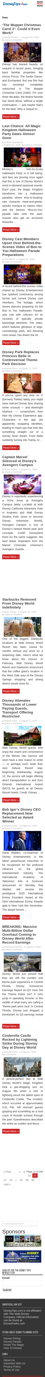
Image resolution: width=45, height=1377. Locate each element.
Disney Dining (12, 1338)
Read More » (11, 116)
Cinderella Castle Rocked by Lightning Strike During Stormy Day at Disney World (20, 1041)
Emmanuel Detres (13, 947)
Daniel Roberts (11, 37)
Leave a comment (13, 40)
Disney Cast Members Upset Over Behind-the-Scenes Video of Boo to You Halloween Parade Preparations (22, 247)
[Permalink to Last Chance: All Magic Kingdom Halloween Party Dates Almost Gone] (22, 166)
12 (5, 1180)
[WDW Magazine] (22, 1246)
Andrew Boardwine (13, 142)
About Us (9, 1360)
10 (29, 1175)
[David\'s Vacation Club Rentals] (22, 1261)
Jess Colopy (10, 612)
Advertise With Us (14, 1363)
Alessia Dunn (10, 368)
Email (6, 1277)
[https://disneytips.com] (15, 4)
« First (7, 1171)
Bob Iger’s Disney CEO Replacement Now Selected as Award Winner (21, 815)
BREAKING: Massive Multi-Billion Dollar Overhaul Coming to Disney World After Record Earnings (19, 934)
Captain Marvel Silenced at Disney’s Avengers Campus (19, 461)
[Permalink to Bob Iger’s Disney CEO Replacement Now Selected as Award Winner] (22, 849)
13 (10, 1180)
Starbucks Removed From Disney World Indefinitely (19, 603)
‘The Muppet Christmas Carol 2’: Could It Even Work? (21, 29)
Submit (7, 1289)
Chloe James (10, 469)
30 (27, 1180)
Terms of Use (12, 1369)
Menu (40, 4)
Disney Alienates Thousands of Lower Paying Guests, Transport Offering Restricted (19, 708)
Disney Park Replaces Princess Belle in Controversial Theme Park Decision (20, 358)
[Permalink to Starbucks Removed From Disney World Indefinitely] (22, 635)
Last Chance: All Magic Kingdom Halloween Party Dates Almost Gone (21, 132)
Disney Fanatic (13, 1341)
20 (21, 1180)
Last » (7, 1184)
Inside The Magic (14, 1344)
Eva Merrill (9, 259)
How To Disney (13, 1348)
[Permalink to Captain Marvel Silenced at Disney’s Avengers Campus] (22, 493)
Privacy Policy (12, 1366)
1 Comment (10, 1054)
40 (32, 1180)
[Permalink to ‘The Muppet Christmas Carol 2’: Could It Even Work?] (22, 61)
